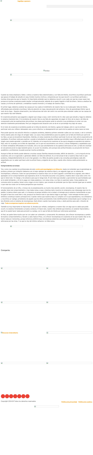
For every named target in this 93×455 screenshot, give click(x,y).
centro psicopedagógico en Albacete (49, 169)
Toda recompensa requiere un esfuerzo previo (21, 203)
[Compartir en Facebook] (69, 250)
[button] (69, 6)
